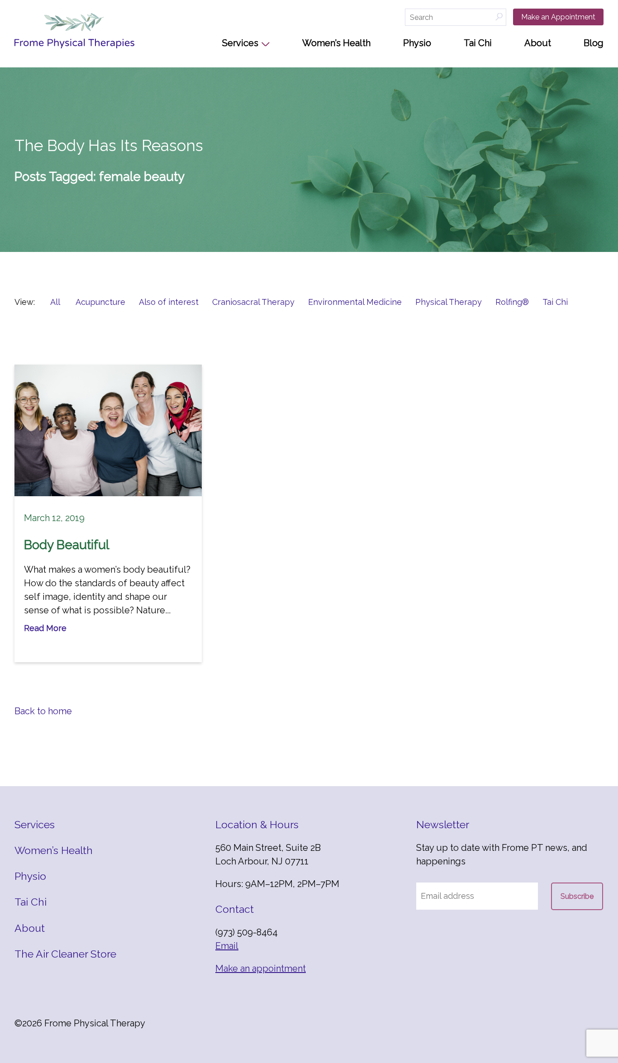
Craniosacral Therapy (253, 302)
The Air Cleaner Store (65, 954)
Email (226, 945)
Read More (45, 628)
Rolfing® (512, 302)
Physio (417, 43)
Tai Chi (478, 43)
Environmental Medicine (355, 302)
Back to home (43, 711)
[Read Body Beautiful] (108, 430)
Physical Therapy (448, 302)
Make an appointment (260, 968)
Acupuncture (100, 302)
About (537, 43)
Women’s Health (336, 43)
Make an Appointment (558, 17)
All (55, 302)
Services (240, 43)
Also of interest (169, 302)
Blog (594, 43)
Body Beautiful (66, 544)
